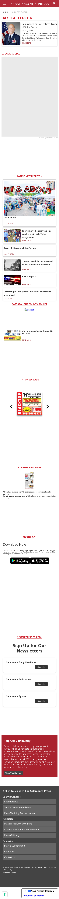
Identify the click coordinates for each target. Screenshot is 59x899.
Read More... (27, 43)
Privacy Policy (8, 870)
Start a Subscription (14, 845)
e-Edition (9, 851)
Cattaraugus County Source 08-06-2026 (37, 332)
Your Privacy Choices (42, 891)
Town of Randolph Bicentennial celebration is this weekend (37, 263)
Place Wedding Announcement (20, 813)
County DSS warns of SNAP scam (20, 248)
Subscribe (41, 667)
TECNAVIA (13, 873)
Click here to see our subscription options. (29, 497)
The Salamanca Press (19, 867)
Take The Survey (13, 773)
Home (5, 11)
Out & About (10, 217)
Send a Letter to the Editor (17, 807)
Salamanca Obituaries (18, 679)
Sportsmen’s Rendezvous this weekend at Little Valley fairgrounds (36, 234)
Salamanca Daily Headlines (21, 662)
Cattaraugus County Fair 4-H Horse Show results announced (27, 293)
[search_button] (54, 3)
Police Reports (29, 276)
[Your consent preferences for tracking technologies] (4, 894)
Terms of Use (52, 867)
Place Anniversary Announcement (21, 829)
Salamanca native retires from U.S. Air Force (39, 25)
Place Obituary (11, 835)
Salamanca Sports (16, 696)
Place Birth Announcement (18, 823)
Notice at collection (34, 895)
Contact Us (9, 857)
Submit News (11, 801)
